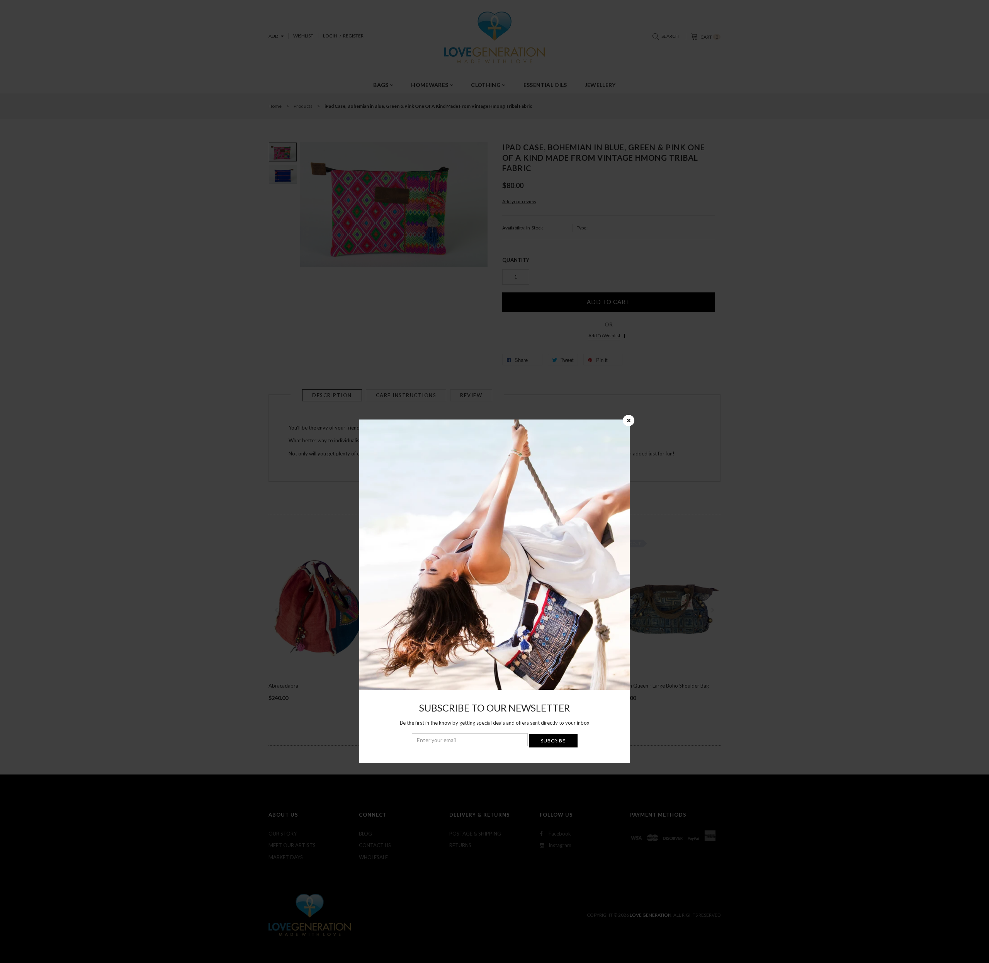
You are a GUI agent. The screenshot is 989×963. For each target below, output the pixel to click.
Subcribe (553, 741)
